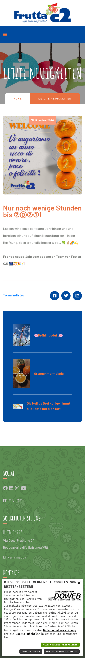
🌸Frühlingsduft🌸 (48, 335)
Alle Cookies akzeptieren (60, 644)
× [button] (79, 582)
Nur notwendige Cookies (62, 651)
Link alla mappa (14, 557)
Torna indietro (13, 295)
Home (18, 98)
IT (5, 500)
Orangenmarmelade (49, 373)
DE (19, 500)
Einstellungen (30, 651)
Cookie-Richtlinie (30, 633)
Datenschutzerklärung (59, 630)
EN (11, 500)
